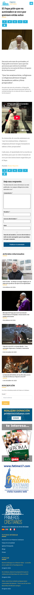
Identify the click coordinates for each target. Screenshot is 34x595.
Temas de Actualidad (8, 543)
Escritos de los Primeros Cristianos (13, 540)
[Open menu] (31, 3)
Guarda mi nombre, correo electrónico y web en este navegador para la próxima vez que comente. (17, 237)
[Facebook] (4, 21)
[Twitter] (9, 21)
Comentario (8, 193)
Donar (4, 552)
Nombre (7, 212)
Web (5, 225)
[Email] (4, 25)
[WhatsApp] (20, 21)
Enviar (6, 403)
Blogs (3, 549)
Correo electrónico (10, 219)
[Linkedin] (14, 21)
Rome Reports (13, 166)
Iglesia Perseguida (7, 546)
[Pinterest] (25, 21)
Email (3, 394)
